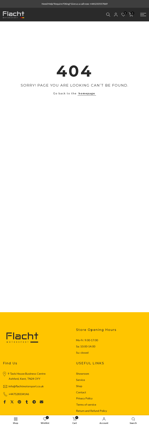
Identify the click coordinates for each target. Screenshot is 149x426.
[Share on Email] (41, 402)
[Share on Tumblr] (27, 402)
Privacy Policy (84, 398)
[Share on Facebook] (4, 402)
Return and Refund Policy (91, 410)
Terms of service (86, 404)
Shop (79, 386)
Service (80, 379)
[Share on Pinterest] (19, 402)
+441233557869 (98, 3)
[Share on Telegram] (34, 402)
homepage (87, 93)
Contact (81, 392)
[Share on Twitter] (12, 402)
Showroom (82, 373)
